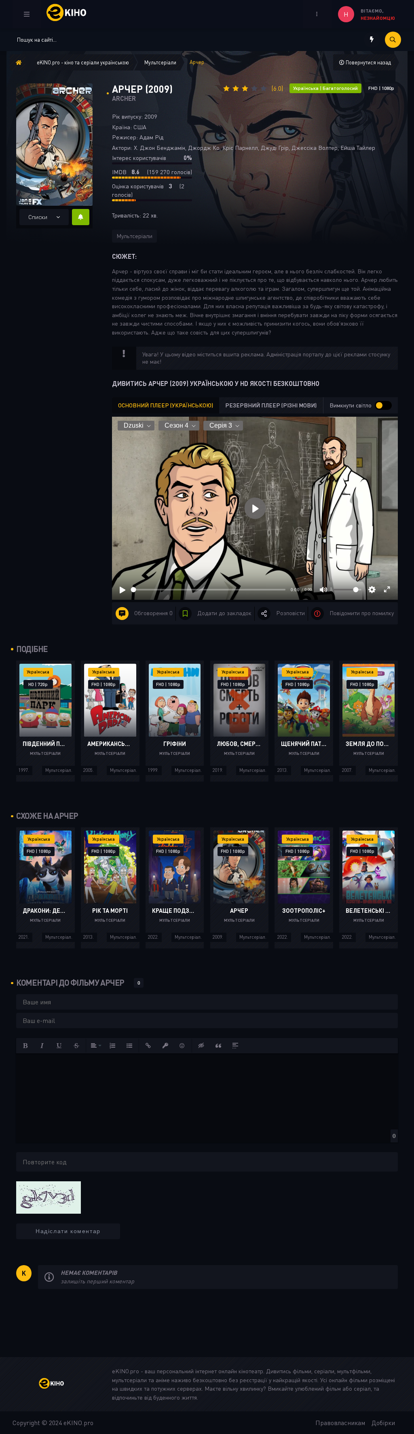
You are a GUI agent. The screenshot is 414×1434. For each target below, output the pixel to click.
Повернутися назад (367, 62)
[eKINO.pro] (57, 1384)
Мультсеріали (134, 235)
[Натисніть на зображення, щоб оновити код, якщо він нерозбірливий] (48, 1197)
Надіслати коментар (68, 1231)
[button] (25, 1045)
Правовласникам (340, 1423)
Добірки (383, 1423)
